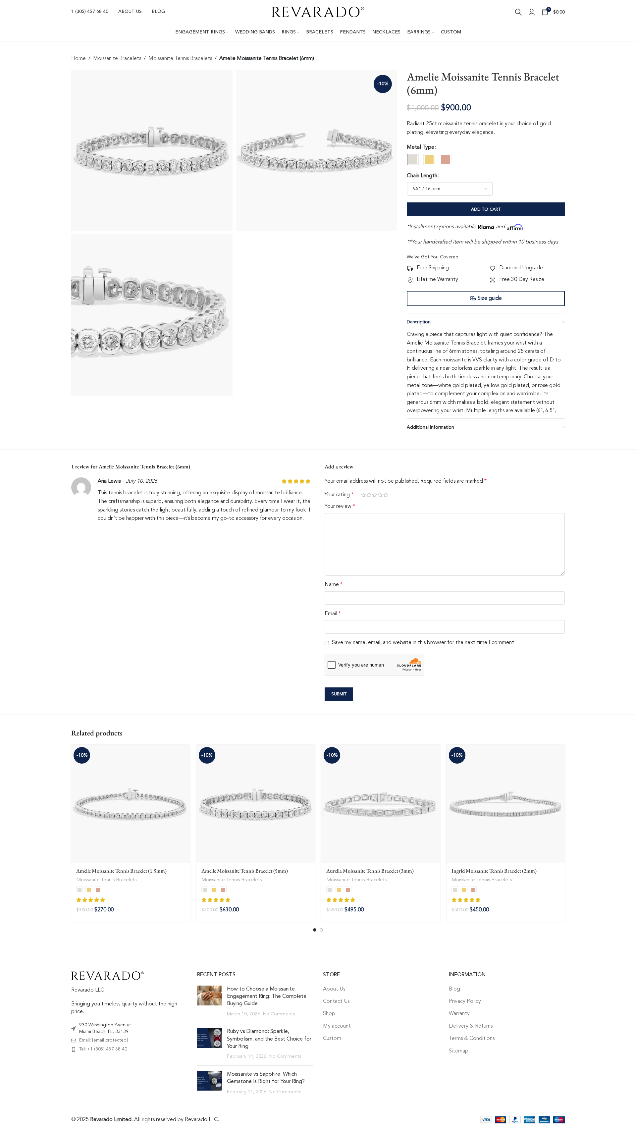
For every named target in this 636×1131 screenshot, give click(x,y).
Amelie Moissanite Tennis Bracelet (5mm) (244, 870)
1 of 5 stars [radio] (363, 495)
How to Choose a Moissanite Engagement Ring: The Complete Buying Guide (266, 997)
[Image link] (107, 975)
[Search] (518, 12)
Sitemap (458, 1051)
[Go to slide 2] (321, 930)
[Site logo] (318, 12)
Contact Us (336, 1001)
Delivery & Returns (471, 1026)
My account (337, 1026)
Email (333, 614)
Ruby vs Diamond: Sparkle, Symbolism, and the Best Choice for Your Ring (269, 1039)
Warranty (459, 1013)
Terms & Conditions (472, 1038)
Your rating (339, 495)
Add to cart (486, 209)
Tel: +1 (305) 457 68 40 (103, 1049)
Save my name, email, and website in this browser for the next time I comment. (423, 642)
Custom (332, 1038)
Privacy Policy (465, 1001)
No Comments (279, 1014)
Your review (340, 506)
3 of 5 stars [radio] (374, 495)
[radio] (412, 159)
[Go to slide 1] (314, 930)
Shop (329, 1013)
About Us (334, 989)
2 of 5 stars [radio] (369, 495)
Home (78, 58)
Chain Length (422, 176)
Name (334, 584)
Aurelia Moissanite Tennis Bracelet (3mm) (370, 870)
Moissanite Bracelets (117, 58)
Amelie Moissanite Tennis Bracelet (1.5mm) (121, 870)
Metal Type (420, 147)
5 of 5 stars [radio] (386, 495)
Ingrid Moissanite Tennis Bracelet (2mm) (494, 870)
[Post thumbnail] (209, 1002)
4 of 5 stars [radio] (380, 495)
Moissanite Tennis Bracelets (180, 58)
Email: (103, 1040)
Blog (454, 989)
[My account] (531, 12)
